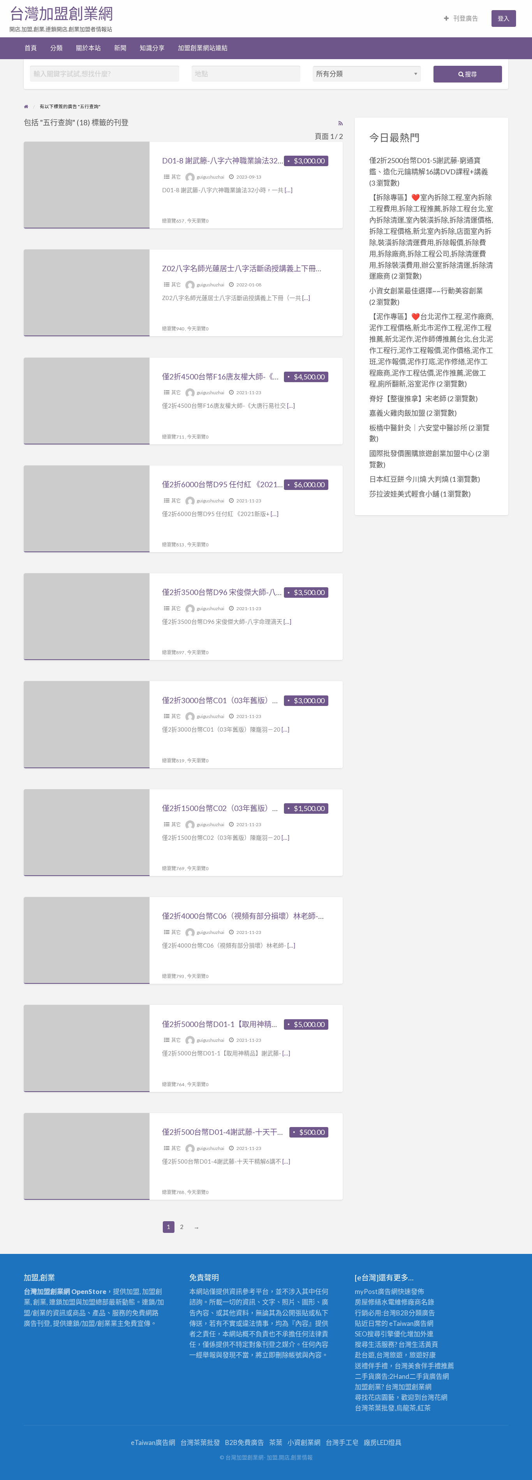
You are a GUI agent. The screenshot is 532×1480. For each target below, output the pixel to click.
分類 (56, 47)
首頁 (31, 47)
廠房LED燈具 (383, 1442)
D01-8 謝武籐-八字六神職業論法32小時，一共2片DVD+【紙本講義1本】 (282, 160)
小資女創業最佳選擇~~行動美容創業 (426, 290)
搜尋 (470, 73)
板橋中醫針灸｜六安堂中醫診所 (418, 427)
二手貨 (419, 1376)
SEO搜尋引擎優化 (381, 1334)
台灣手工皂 (342, 1442)
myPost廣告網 (376, 1291)
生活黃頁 (425, 1344)
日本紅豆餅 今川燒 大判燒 (409, 479)
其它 (176, 177)
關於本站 (88, 47)
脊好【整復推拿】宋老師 (407, 398)
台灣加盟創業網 (61, 13)
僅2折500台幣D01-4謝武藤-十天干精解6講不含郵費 (247, 1131)
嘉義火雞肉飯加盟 (397, 413)
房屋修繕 (368, 1302)
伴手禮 (431, 1366)
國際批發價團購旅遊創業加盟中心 (421, 453)
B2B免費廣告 (244, 1442)
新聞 (120, 47)
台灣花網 (434, 1397)
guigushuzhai (210, 177)
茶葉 (275, 1442)
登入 (503, 18)
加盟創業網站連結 (203, 47)
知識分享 (152, 47)
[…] (288, 189)
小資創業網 (304, 1442)
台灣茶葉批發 (375, 1408)
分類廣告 (422, 1313)
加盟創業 (411, 1387)
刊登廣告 (465, 18)
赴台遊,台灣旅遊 (379, 1355)
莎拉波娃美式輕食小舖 (404, 494)
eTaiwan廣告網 (411, 1323)
